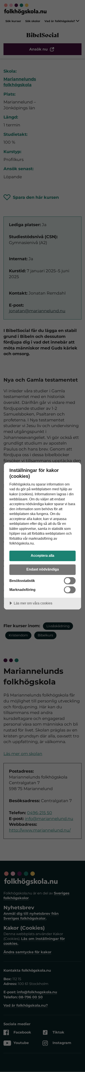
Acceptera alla (42, 555)
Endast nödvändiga (42, 569)
